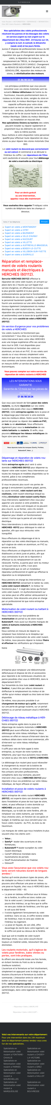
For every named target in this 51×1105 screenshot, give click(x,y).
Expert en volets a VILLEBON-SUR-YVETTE (25, 251)
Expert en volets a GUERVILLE (19, 254)
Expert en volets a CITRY (16, 230)
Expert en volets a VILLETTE (18, 242)
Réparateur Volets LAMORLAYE (26, 1007)
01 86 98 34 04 (25, 2)
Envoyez (44, 222)
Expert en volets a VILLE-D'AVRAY (21, 236)
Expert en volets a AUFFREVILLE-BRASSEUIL (26, 245)
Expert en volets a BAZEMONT (19, 233)
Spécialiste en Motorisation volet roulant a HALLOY (35, 1073)
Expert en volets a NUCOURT (19, 239)
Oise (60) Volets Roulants (11, 24)
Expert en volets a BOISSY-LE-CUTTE (23, 248)
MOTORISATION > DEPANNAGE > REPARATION (30, 22)
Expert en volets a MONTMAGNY (20, 227)
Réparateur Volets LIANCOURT (25, 1012)
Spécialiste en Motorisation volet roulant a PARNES (12, 1063)
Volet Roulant (7, 22)
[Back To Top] (45, 1099)
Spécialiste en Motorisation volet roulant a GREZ (35, 1063)
